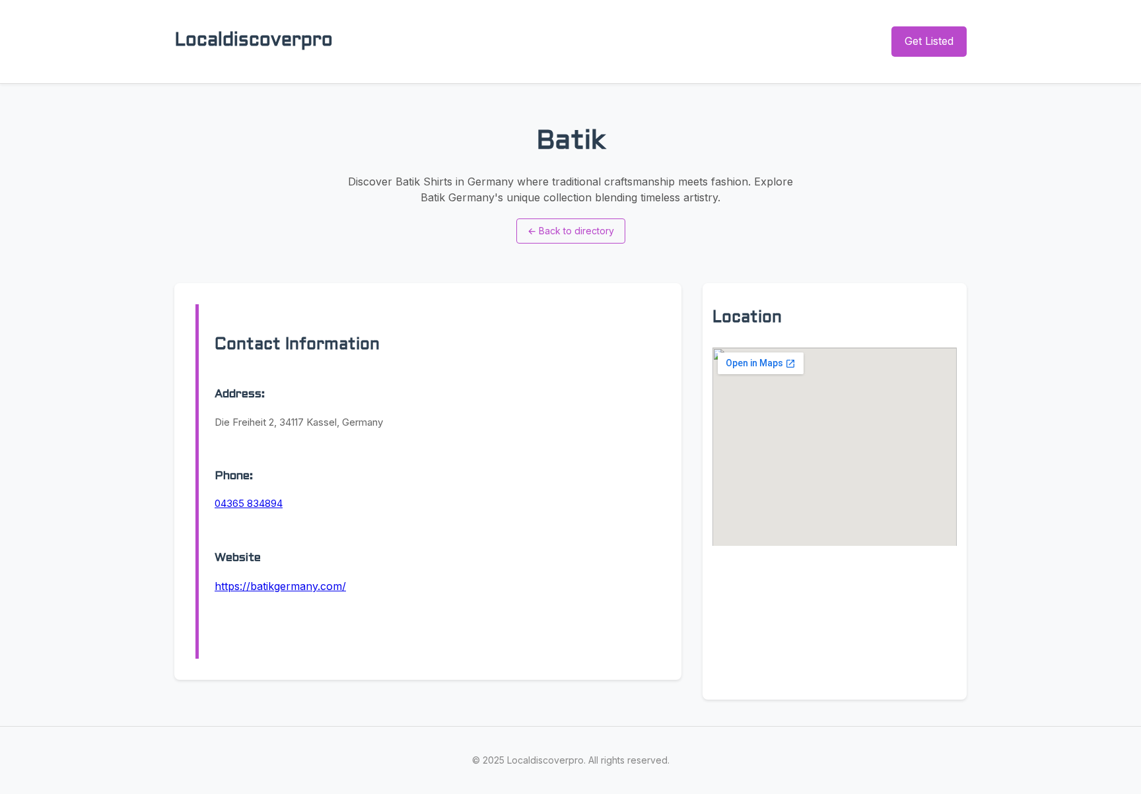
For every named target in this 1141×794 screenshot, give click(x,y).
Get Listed (929, 41)
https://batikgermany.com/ (280, 586)
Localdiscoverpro (253, 41)
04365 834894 (249, 503)
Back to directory (571, 230)
